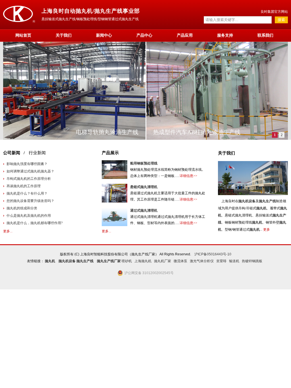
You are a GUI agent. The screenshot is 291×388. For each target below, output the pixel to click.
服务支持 (225, 35)
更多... (8, 231)
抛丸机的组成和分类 (22, 208)
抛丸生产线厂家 (109, 261)
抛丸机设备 (246, 201)
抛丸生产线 (267, 201)
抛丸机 (261, 208)
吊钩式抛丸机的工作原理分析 (29, 179)
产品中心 (144, 35)
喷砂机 (127, 261)
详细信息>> (188, 176)
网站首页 (23, 35)
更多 (266, 229)
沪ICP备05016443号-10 (212, 254)
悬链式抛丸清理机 (143, 187)
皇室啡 (221, 261)
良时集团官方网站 (274, 12)
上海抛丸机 (142, 261)
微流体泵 (180, 261)
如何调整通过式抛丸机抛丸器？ (30, 171)
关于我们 (64, 35)
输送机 (234, 261)
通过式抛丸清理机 (143, 210)
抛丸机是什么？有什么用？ (27, 193)
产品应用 (185, 35)
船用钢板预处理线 (143, 163)
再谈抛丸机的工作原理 (24, 186)
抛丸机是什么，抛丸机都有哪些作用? (35, 223)
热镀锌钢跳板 (252, 261)
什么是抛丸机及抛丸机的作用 (29, 216)
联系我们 (265, 35)
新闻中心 (104, 35)
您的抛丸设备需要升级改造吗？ (30, 201)
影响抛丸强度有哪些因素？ (27, 164)
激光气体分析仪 (202, 261)
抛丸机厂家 (162, 261)
